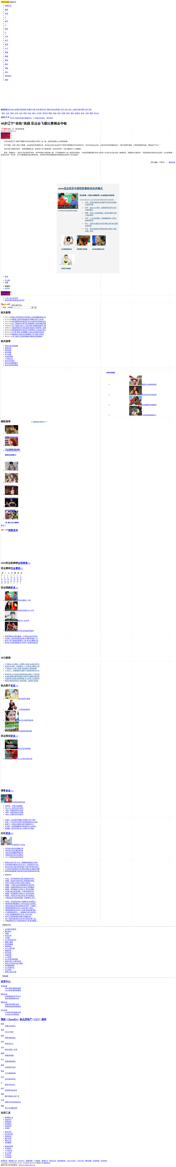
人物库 (74, 109)
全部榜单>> (24, 563)
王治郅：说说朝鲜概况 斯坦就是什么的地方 (20, 826)
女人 (6, 48)
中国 (33, 109)
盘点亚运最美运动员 (98, 249)
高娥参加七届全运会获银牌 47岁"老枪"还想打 (27, 334)
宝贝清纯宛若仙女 (66, 249)
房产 (6, 40)
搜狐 (3, 1019)
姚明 (14, 990)
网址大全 (8, 1140)
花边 (90, 109)
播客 (6, 56)
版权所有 (46, 1163)
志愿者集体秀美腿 (25, 731)
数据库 (11, 996)
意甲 (10, 1004)
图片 (59, 109)
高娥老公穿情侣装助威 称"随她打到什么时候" (27, 319)
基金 (14, 1038)
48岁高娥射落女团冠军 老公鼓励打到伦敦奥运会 (28, 321)
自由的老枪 (9, 356)
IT (5, 33)
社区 (86, 109)
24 (11, 581)
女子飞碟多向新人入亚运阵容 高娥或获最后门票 (28, 326)
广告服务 (37, 1161)
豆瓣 (6, 282)
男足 (3, 113)
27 (20, 581)
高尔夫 (96, 113)
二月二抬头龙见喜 (11, 298)
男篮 (12, 113)
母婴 (6, 1061)
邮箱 (10, 1096)
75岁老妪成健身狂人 (149, 415)
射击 (59, 113)
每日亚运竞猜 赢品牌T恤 (14, 850)
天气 (6, 1073)
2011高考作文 (10, 968)
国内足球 (4, 994)
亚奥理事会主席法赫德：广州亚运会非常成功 (21, 636)
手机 (10, 1085)
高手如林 (8, 953)
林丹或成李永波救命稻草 (99, 229)
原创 (10, 1079)
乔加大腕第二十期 (24, 600)
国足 (6, 998)
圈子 (6, 1096)
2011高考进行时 (10, 940)
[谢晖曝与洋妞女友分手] (11, 433)
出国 (6, 1067)
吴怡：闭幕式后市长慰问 (14, 814)
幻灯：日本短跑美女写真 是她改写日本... (20, 878)
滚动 (9, 109)
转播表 (29, 109)
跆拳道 (77, 113)
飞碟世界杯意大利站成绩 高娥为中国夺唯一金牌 (28, 328)
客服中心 (45, 1161)
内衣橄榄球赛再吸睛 (149, 405)
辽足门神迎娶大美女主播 (12, 449)
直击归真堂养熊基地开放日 (14, 300)
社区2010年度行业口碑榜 (14, 963)
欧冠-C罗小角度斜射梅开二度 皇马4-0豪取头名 (21, 640)
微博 (6, 60)
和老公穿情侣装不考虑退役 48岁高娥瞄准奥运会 (28, 317)
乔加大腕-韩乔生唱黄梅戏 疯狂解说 (67, 210)
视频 (6, 52)
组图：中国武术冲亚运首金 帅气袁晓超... (20, 896)
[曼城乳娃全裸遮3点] (12, 450)
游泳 (29, 113)
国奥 (10, 998)
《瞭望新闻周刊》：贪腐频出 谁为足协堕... (21, 912)
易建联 (18, 990)
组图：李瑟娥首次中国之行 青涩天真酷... (20, 889)
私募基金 (8, 950)
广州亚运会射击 (39, 118)
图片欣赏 (8, 1138)
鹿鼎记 (7, 1102)
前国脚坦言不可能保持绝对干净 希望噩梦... (22, 921)
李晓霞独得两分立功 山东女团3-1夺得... (20, 908)
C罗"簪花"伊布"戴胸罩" (12, 522)
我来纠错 (172, 162)
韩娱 (6, 1044)
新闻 (6, 9)
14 (2, 579)
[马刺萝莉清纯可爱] (11, 506)
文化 (2, 1077)
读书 (6, 1079)
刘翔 (14, 1014)
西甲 (14, 1004)
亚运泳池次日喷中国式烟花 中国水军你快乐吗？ (22, 867)
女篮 (16, 113)
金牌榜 (17, 109)
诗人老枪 (8, 354)
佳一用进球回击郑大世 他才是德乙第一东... (21, 919)
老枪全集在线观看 (11, 346)
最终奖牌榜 (103, 200)
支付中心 (21, 1161)
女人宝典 (8, 1153)
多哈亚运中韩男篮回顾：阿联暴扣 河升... (21, 898)
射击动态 (50, 118)
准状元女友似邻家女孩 (11, 498)
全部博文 (104, 1161)
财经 (6, 29)
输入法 (7, 1108)
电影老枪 (8, 350)
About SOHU (71, 1161)
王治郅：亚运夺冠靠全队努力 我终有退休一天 (21, 638)
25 (14, 581)
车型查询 (8, 1148)
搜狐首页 (8, 6)
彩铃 (15, 1102)
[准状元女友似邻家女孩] (11, 494)
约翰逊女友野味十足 (11, 486)
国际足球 (4, 1002)
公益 (10, 1026)
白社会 (7, 288)
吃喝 (14, 1073)
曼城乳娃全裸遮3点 (10, 455)
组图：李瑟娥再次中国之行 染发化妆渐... (20, 893)
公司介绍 (80, 1161)
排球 (12, 1012)
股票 (6, 1038)
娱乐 (6, 21)
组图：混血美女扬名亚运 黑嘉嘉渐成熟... (20, 881)
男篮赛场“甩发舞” (82, 249)
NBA (7, 988)
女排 (20, 113)
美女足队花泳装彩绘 (149, 395)
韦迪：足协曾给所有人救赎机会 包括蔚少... (21, 901)
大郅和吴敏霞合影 (18, 802)
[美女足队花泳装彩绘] (135, 395)
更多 (6, 276)
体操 (54, 113)
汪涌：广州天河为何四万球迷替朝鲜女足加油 (21, 822)
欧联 (15, 1006)
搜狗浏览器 (9, 1146)
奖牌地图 (110, 200)
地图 (12, 1108)
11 (14, 577)
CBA (7, 990)
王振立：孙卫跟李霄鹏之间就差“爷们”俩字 (20, 820)
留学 (10, 1067)
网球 (50, 113)
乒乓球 (39, 113)
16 (8, 579)
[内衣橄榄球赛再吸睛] (135, 405)
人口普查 (8, 957)
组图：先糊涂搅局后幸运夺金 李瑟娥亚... (20, 887)
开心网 (7, 280)
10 (11, 577)
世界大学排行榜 (10, 972)
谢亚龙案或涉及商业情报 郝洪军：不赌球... (21, 906)
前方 (44, 109)
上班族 (7, 938)
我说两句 (8, 76)
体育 (6, 13)
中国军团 (79, 188)
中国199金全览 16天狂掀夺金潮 (90, 200)
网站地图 (88, 1161)
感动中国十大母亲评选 (13, 961)
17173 (36, 1019)
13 (20, 577)
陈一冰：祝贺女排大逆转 (14, 808)
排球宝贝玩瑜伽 (66, 268)
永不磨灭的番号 (10, 929)
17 (11, 579)
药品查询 (8, 1124)
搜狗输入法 (9, 1117)
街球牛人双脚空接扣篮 (30, 643)
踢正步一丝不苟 (23, 620)
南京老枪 (8, 352)
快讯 (12, 109)
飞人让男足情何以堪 (25, 759)
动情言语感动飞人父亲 (26, 610)
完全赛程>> (17, 568)
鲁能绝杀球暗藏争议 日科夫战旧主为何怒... (21, 904)
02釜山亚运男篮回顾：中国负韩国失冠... (20, 891)
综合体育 (4, 1010)
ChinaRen (12, 1019)
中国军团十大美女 (18, 845)
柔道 (72, 113)
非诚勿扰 (8, 955)
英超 (6, 1004)
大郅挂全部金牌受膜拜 (26, 631)
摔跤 (67, 113)
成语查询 (8, 1126)
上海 (14, 1096)
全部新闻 (96, 1161)
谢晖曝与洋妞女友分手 (11, 437)
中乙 (19, 996)
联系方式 (53, 1161)
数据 (19, 1006)
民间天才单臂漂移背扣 (13, 643)
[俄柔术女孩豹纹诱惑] (135, 384)
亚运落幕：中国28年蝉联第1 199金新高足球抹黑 (97, 195)
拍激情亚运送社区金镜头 (14, 855)
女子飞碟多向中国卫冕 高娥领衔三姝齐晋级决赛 (28, 323)
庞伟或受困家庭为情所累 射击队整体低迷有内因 (22, 871)
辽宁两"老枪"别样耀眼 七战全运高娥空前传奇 (27, 332)
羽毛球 (45, 113)
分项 (37, 109)
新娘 (10, 1061)
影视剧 (11, 1055)
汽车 (6, 36)
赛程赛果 (23, 109)
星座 (14, 1061)
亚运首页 (69, 188)
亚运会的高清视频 (11, 365)
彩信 (19, 1102)
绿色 (14, 1079)
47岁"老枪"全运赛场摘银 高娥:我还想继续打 (27, 336)
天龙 (2, 1100)
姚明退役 (8, 946)
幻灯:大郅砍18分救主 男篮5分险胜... (18, 883)
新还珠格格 (9, 944)
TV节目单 (8, 1150)
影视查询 (8, 1122)
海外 (17, 1004)
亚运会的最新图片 (11, 363)
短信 (12, 1102)
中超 (6, 996)
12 (17, 577)
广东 (17, 1096)
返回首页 (4, 109)
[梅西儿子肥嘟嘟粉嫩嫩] (11, 470)
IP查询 (7, 1128)
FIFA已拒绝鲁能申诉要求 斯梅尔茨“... (19, 916)
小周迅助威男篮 (24, 709)
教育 (2, 1065)
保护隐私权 (61, 1161)
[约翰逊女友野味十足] (11, 482)
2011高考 (8, 970)
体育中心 (6, 981)
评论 (66, 109)
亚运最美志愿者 (24, 699)
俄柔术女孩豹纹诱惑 (149, 384)
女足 (7, 113)
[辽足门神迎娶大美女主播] (11, 445)
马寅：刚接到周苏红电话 (14, 810)
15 (5, 579)
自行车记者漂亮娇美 (26, 720)
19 (17, 579)
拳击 (82, 113)
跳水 (34, 113)
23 (8, 581)
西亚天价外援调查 (24, 748)
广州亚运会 (9, 358)
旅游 (2, 1071)
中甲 (15, 996)
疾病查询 (8, 1136)
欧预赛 (7, 1006)
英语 (14, 1067)
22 (5, 581)
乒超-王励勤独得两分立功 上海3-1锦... (19, 914)
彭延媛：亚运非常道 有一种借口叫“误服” (19, 828)
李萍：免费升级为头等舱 (14, 812)
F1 (6, 1014)
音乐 (10, 1044)
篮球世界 (4, 986)
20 (20, 579)
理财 (10, 1038)
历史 (70, 109)
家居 (6, 44)
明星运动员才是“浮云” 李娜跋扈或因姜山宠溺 (21, 862)
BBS (6, 72)
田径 (25, 113)
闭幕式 (99, 188)
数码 (6, 1085)
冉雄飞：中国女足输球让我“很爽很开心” (19, 824)
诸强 (41, 109)
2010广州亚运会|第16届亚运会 (21, 118)
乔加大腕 (54, 109)
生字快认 (8, 1155)
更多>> (3, 525)
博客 (6, 68)
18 (14, 579)
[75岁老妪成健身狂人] (135, 415)
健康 (10, 1073)
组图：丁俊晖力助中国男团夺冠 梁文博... (20, 885)
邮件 (6, 64)
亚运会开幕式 (10, 361)
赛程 (87, 188)
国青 (14, 998)
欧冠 (12, 1006)
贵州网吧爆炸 (10, 965)
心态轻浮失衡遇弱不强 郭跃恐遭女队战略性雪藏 (22, 869)
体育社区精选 (110, 372)
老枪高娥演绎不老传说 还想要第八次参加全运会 (28, 330)
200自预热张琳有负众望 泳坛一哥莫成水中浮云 (22, 864)
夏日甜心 (8, 931)
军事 (6, 1026)
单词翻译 (8, 1142)
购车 (6, 1049)
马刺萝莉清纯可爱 (10, 510)
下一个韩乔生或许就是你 (14, 857)
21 (2, 581)
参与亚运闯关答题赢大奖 (14, 848)
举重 (63, 113)
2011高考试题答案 (11, 959)
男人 (14, 1085)
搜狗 (6, 80)
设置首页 (4, 1161)
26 (17, 581)
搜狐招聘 (29, 1161)
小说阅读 (8, 1157)
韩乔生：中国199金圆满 (14, 806)
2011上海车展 (10, 948)
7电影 (7, 933)
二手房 (14, 1049)
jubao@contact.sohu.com (27, 1165)
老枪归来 (8, 348)
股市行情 (8, 1132)
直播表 (18, 988)
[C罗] (11, 519)
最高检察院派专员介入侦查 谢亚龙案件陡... (21, 910)
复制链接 (4, 135)
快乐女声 (8, 935)
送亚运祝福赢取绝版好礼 (14, 853)
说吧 (15, 1108)
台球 (87, 113)
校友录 (14, 1090)
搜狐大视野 (9, 942)
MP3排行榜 (9, 1134)
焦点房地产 (25, 1019)
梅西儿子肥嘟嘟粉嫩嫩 (11, 473)
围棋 (91, 113)
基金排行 (8, 1119)
